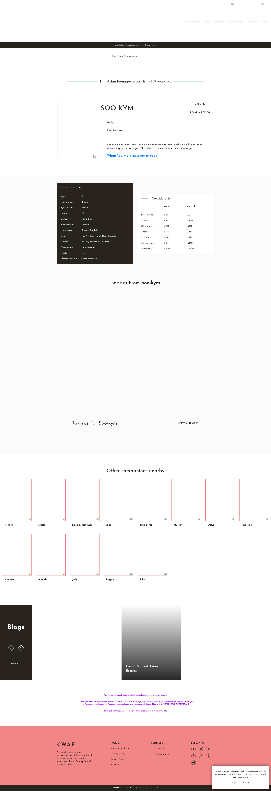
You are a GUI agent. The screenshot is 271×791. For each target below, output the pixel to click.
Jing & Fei (146, 525)
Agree (235, 782)
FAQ (265, 21)
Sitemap (115, 765)
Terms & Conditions (120, 748)
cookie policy (242, 777)
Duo (206, 21)
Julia (109, 525)
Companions (191, 21)
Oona (211, 525)
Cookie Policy (117, 759)
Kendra (8, 525)
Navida (42, 580)
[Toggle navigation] (180, 21)
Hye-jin (178, 525)
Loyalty (253, 21)
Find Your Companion (124, 56)
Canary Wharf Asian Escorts (51, 21)
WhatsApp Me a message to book (132, 155)
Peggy (110, 580)
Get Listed (236, 21)
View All (16, 663)
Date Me (200, 104)
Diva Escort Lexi (82, 525)
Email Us (160, 748)
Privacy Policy (118, 754)
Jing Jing (247, 525)
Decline (245, 782)
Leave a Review (200, 112)
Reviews (219, 21)
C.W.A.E (66, 745)
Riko (142, 580)
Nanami (9, 580)
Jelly (74, 580)
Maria (41, 525)
